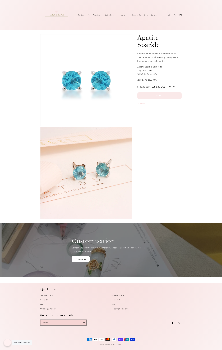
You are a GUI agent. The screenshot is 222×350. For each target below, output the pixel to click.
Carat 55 (107, 344)
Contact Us (81, 259)
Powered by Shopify (116, 344)
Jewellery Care (46, 295)
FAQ (42, 304)
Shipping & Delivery (48, 309)
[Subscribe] (83, 323)
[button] (95, 15)
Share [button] (142, 103)
